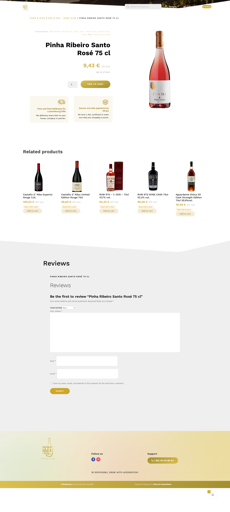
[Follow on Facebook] (93, 459)
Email (53, 373)
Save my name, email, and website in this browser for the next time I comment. (88, 383)
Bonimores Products (60, 32)
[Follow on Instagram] (98, 459)
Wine (42, 18)
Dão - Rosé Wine (66, 18)
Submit (60, 391)
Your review (56, 311)
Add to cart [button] (32, 210)
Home (33, 18)
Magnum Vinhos (101, 35)
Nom (53, 361)
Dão (50, 18)
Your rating (56, 308)
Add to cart (95, 84)
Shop (119, 7)
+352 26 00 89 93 (163, 460)
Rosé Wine (104, 32)
